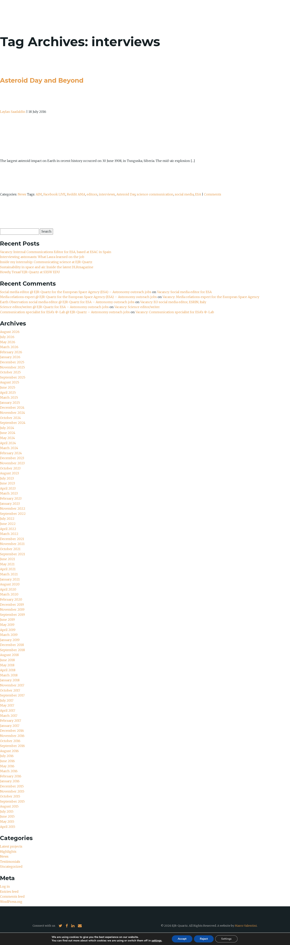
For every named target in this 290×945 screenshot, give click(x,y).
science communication (155, 194)
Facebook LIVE (54, 194)
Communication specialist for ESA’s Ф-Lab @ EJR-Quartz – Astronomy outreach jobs (65, 312)
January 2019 (10, 640)
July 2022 (7, 519)
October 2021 (10, 549)
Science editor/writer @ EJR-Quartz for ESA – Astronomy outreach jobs (54, 307)
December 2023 (12, 458)
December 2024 (12, 407)
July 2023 (7, 478)
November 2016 (12, 736)
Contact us (265, 14)
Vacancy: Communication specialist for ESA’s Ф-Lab (175, 312)
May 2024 (7, 438)
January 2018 (10, 680)
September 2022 (13, 514)
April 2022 (8, 529)
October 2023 (10, 468)
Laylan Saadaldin (12, 112)
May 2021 (7, 564)
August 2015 (9, 806)
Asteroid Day (125, 194)
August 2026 (10, 332)
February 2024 (11, 453)
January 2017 (9, 726)
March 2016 (9, 771)
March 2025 (9, 397)
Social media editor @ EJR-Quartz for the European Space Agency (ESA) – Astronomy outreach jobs (75, 292)
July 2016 (7, 756)
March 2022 (9, 534)
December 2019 (12, 605)
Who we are (196, 14)
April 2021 (8, 569)
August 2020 (10, 584)
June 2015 (7, 816)
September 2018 (12, 650)
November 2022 (12, 508)
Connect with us (44, 925)
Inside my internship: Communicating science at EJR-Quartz (46, 262)
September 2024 (12, 423)
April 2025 (8, 392)
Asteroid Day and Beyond (41, 80)
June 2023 (7, 483)
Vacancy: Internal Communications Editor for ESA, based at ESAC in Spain (55, 252)
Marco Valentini (246, 925)
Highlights (8, 851)
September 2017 (12, 695)
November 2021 (12, 544)
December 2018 (12, 645)
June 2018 (7, 660)
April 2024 (8, 443)
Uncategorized (11, 866)
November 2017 (12, 685)
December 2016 (12, 731)
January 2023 (10, 504)
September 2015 (12, 801)
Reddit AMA (76, 194)
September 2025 (12, 377)
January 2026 (10, 357)
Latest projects (11, 846)
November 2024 (12, 413)
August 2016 (9, 751)
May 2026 (7, 342)
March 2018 (9, 675)
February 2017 (10, 721)
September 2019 (12, 615)
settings (157, 940)
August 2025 (9, 382)
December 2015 (12, 786)
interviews (107, 194)
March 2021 (9, 574)
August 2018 (9, 655)
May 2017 (7, 705)
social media (184, 194)
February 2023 (11, 498)
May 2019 (7, 625)
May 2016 (7, 766)
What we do (223, 14)
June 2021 (7, 559)
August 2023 (9, 473)
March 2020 (9, 594)
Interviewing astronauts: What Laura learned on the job (42, 257)
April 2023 (8, 488)
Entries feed (9, 892)
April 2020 (8, 589)
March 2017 (8, 716)
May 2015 (7, 821)
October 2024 (10, 418)
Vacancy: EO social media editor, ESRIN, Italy (173, 302)
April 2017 (7, 710)
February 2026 (11, 352)
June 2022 (8, 524)
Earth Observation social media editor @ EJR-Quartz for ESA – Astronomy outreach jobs (67, 302)
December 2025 (12, 362)
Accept (182, 939)
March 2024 (9, 448)
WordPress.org (11, 902)
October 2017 (10, 690)
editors (92, 194)
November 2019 (12, 609)
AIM (39, 194)
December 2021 (12, 539)
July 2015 (6, 811)
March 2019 (9, 635)
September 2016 (12, 746)
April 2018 (7, 670)
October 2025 (10, 372)
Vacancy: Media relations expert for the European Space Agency (211, 297)
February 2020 (11, 599)
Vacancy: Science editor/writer (137, 307)
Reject (204, 939)
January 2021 (10, 579)
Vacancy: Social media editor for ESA (184, 292)
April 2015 (7, 827)
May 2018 (7, 665)
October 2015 (10, 796)
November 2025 (12, 367)
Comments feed (12, 896)
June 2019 (7, 620)
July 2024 (7, 428)
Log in (5, 886)
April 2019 (7, 630)
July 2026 (7, 337)
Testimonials (10, 862)
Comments (212, 194)
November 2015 (12, 791)
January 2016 (10, 781)
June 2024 (7, 433)
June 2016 (7, 761)
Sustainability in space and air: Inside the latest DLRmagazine (46, 267)
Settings (226, 939)
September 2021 (12, 554)
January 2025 (10, 403)
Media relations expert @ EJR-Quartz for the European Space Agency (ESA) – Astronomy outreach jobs (78, 297)
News (244, 14)
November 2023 (12, 463)
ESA (198, 194)
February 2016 (10, 776)
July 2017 (6, 700)
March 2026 (9, 347)
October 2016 (10, 741)
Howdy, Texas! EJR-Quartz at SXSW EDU (30, 272)
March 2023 (9, 493)
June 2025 (7, 387)
